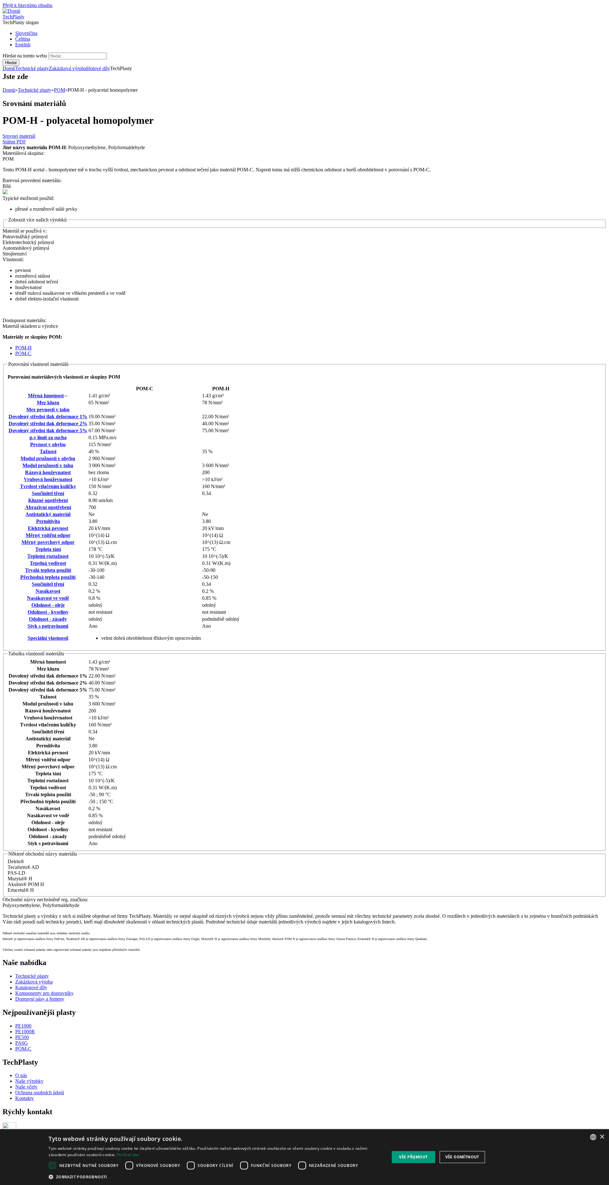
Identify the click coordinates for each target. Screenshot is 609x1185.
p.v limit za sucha (48, 437)
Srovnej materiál (19, 136)
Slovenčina (26, 33)
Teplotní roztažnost (48, 556)
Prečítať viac (128, 1154)
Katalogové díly (31, 987)
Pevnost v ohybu (48, 444)
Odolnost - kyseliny (48, 612)
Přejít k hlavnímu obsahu (27, 5)
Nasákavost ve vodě (48, 598)
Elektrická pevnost (48, 528)
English (22, 44)
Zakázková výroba (67, 68)
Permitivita (48, 521)
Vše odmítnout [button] (462, 1157)
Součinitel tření (48, 493)
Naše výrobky (29, 1081)
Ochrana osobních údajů (39, 1092)
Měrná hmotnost (46, 395)
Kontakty (24, 1098)
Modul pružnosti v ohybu (48, 458)
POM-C (23, 353)
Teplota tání (48, 549)
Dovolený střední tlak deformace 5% (48, 430)
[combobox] (593, 1137)
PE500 (22, 1037)
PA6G (21, 1043)
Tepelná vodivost (48, 563)
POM (59, 90)
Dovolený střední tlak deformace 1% (48, 416)
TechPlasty (13, 16)
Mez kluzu (48, 402)
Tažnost (48, 451)
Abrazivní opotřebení (48, 507)
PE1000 (23, 1026)
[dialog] (304, 1157)
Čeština (22, 39)
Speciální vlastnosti (48, 638)
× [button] (601, 1137)
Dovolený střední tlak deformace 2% (48, 423)
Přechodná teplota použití (47, 577)
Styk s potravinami (48, 626)
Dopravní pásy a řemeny (39, 999)
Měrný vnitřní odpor (48, 535)
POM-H (23, 347)
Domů (9, 68)
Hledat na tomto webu (25, 55)
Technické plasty (32, 68)
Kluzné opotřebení (48, 500)
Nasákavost (48, 591)
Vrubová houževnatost (48, 479)
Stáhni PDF (14, 141)
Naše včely (26, 1086)
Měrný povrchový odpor (48, 542)
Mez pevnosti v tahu (47, 409)
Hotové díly (98, 68)
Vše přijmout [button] (413, 1157)
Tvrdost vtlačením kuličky (48, 486)
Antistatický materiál (47, 514)
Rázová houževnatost (48, 472)
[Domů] (11, 11)
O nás (21, 1075)
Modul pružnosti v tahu (48, 465)
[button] (214, 1176)
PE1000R (25, 1031)
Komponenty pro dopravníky (44, 993)
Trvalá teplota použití (48, 570)
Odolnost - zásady (48, 619)
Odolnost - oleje (48, 605)
